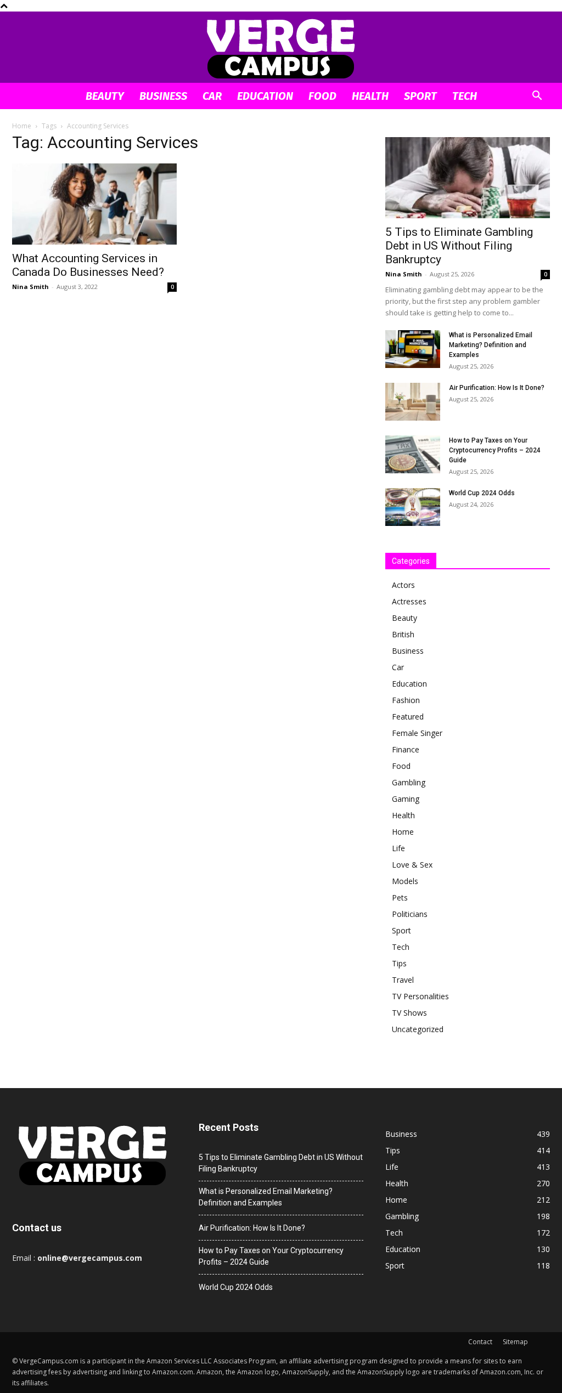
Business (163, 96)
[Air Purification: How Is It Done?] (412, 402)
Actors (403, 585)
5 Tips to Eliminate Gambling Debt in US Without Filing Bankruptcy (459, 245)
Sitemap (515, 1341)
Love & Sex (412, 864)
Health (370, 96)
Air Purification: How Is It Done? (496, 388)
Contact (480, 1341)
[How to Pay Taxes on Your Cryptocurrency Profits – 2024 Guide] (412, 454)
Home (21, 126)
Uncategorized (417, 1029)
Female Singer (417, 733)
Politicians (410, 914)
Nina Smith (30, 286)
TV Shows (409, 1012)
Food (322, 96)
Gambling (408, 782)
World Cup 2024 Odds (482, 493)
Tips (399, 963)
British (403, 634)
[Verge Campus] (281, 48)
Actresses (409, 601)
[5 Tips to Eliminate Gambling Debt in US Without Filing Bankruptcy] (467, 177)
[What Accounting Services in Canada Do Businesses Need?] (94, 204)
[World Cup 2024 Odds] (412, 507)
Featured (408, 716)
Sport (420, 96)
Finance (405, 749)
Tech (464, 96)
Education (265, 96)
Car (212, 96)
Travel (403, 980)
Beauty (105, 96)
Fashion (406, 700)
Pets (400, 897)
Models (405, 881)
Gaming (405, 799)
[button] (537, 97)
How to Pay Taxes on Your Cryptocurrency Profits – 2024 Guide (495, 450)
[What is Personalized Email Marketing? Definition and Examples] (412, 349)
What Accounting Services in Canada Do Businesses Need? (88, 265)
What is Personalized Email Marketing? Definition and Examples (490, 345)
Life (398, 848)
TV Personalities (420, 996)
